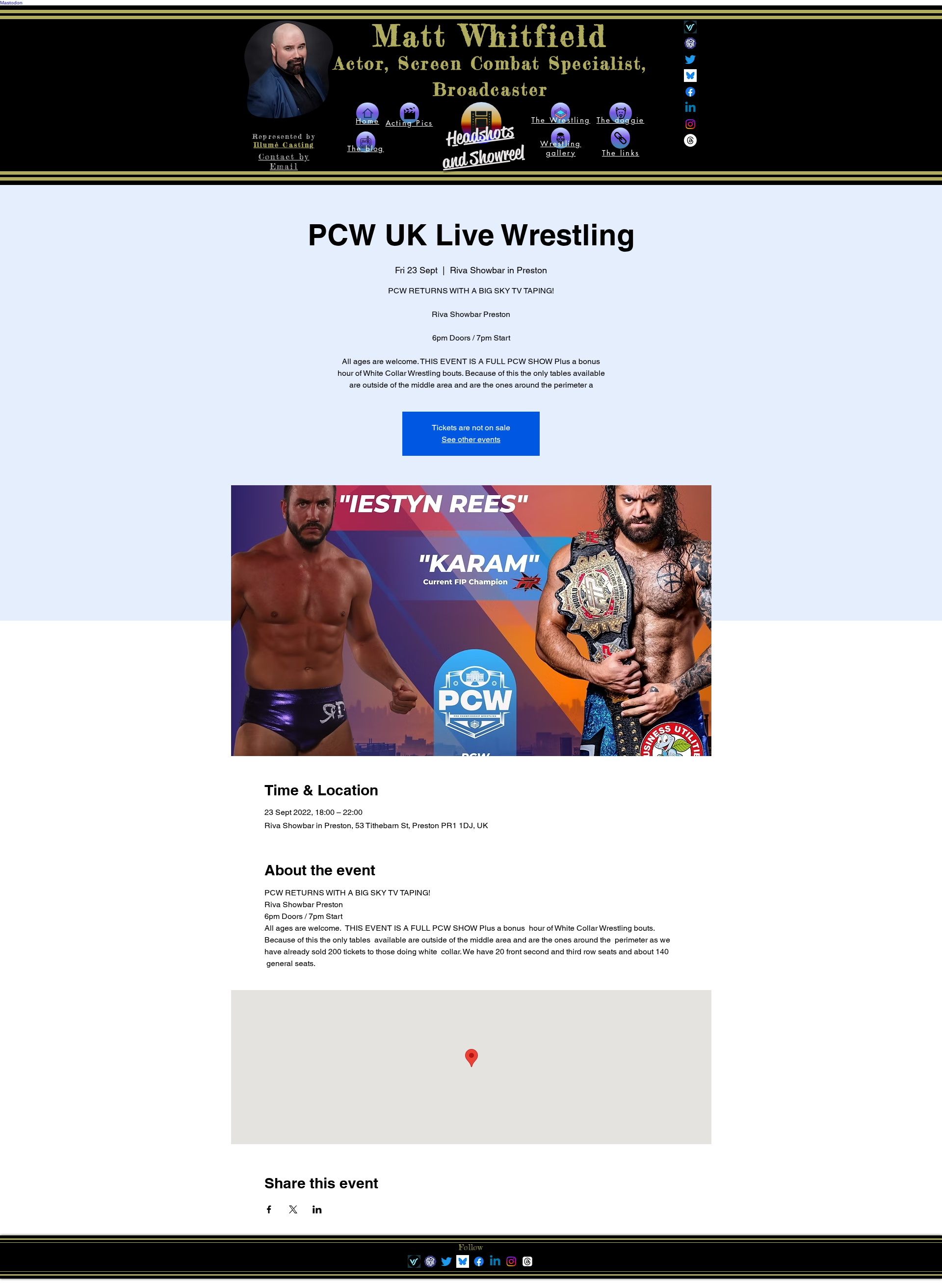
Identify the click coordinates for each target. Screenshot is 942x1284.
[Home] (367, 113)
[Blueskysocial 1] (690, 75)
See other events (471, 439)
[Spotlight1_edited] (690, 43)
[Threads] (690, 140)
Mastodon (11, 2)
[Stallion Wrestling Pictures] (560, 138)
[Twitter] (690, 59)
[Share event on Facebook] (269, 1209)
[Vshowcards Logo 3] (690, 27)
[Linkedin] (690, 108)
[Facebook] (690, 91)
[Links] (365, 142)
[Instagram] (690, 124)
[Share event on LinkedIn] (317, 1209)
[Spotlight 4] (430, 1261)
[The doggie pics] (620, 113)
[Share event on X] (293, 1209)
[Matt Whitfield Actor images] (409, 113)
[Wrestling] (560, 113)
